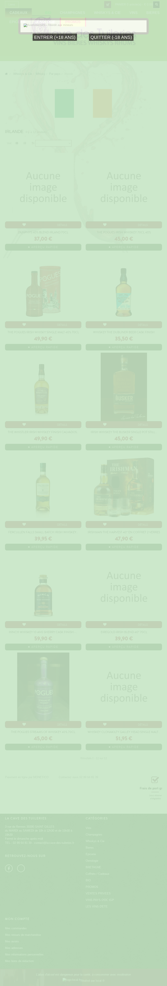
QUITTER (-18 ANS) (111, 37)
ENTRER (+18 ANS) (54, 37)
